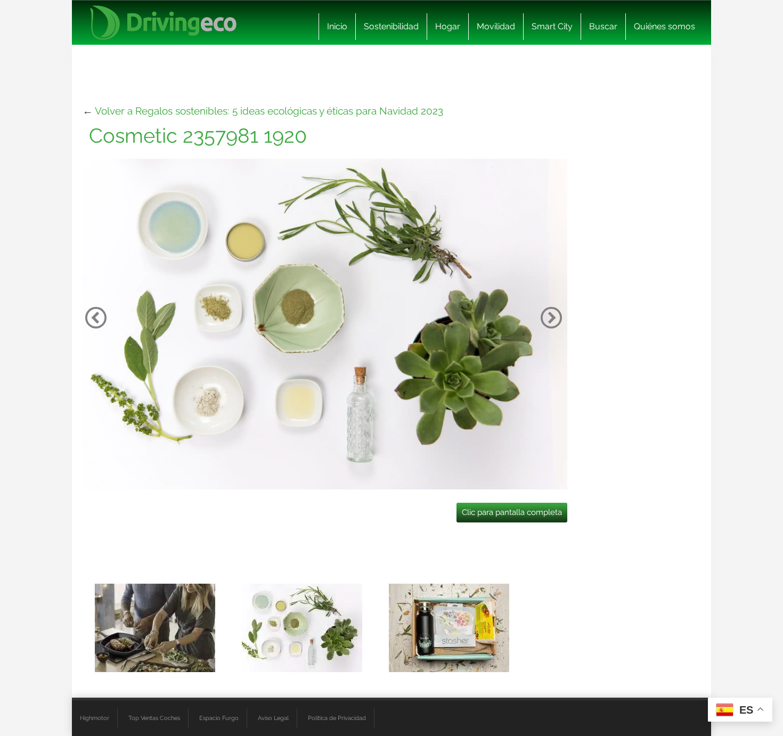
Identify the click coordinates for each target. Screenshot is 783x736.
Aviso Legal (273, 718)
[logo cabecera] (163, 22)
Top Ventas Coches (154, 718)
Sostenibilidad (391, 26)
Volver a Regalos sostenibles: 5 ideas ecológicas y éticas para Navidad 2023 (269, 111)
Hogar (447, 26)
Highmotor (94, 718)
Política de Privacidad (337, 718)
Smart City (552, 26)
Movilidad (496, 26)
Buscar (603, 26)
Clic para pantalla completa (512, 512)
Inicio (337, 26)
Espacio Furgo (219, 718)
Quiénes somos (664, 26)
